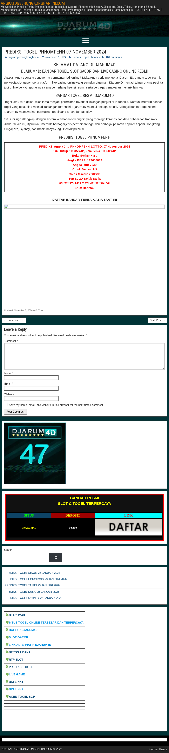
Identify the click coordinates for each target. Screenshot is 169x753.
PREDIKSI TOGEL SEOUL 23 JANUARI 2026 (32, 572)
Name (8, 373)
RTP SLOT (16, 659)
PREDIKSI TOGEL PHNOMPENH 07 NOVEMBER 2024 (55, 52)
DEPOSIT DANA (20, 652)
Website (9, 394)
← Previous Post (14, 320)
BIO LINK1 (16, 681)
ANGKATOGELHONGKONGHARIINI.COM (33, 3)
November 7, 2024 (55, 57)
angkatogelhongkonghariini (23, 57)
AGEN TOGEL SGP (22, 696)
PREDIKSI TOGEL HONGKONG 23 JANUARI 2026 (36, 579)
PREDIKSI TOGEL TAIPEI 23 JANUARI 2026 (32, 585)
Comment (11, 340)
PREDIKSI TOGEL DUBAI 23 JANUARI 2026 (32, 591)
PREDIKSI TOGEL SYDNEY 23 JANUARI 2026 (33, 597)
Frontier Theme (158, 749)
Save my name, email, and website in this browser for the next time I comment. (56, 404)
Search (8, 549)
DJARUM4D (17, 615)
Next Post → (157, 320)
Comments (115, 57)
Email (8, 383)
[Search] (55, 557)
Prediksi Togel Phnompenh (88, 57)
